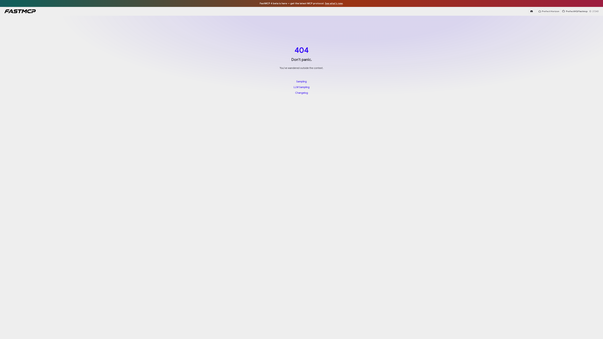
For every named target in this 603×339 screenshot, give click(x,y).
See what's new (334, 3)
